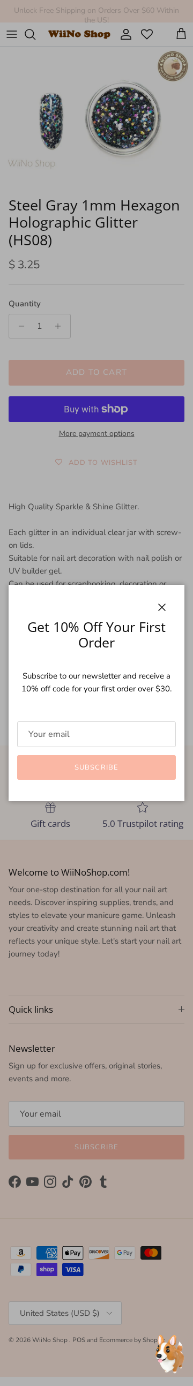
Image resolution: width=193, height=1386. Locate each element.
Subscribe (96, 767)
